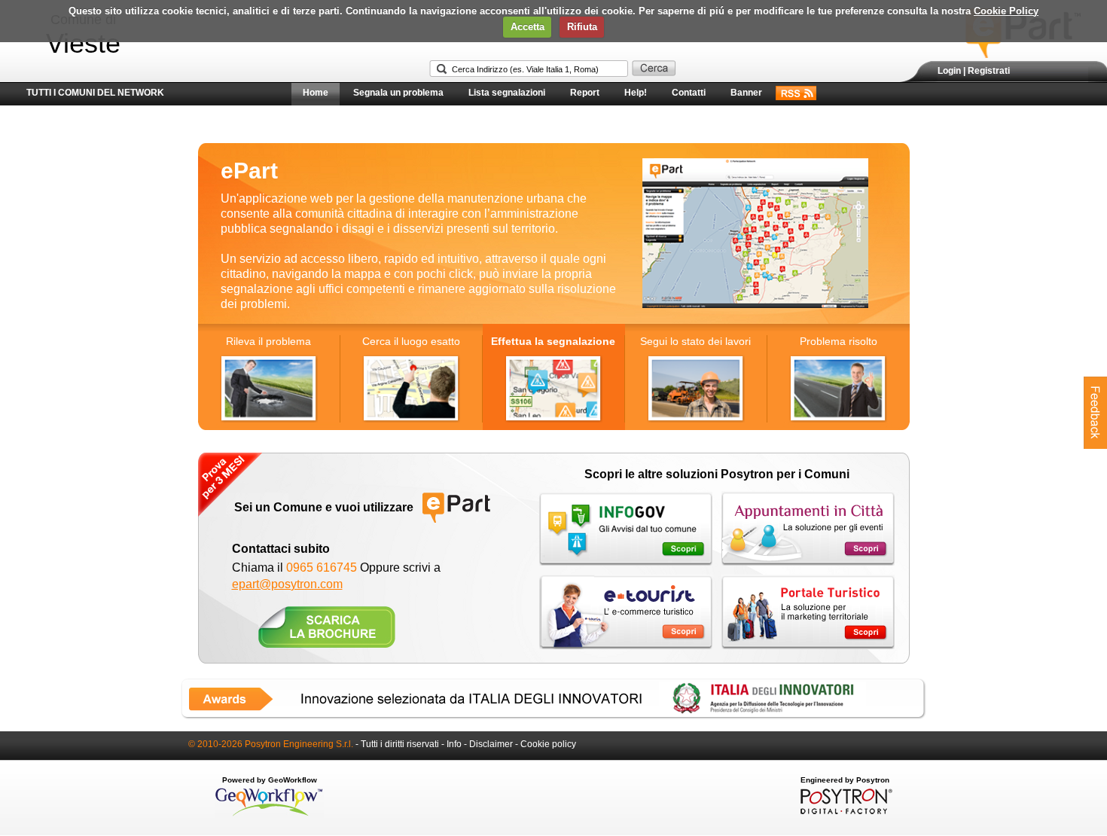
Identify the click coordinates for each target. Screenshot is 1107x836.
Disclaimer (491, 744)
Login (949, 71)
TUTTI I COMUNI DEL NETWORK (95, 92)
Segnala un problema (398, 92)
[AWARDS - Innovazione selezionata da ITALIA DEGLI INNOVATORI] (553, 716)
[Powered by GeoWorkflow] (269, 815)
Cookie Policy (1006, 11)
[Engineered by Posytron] (844, 811)
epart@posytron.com (287, 584)
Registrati (989, 71)
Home (315, 92)
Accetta (527, 26)
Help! (635, 92)
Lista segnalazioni (506, 92)
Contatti (689, 92)
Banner (746, 92)
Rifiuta (582, 26)
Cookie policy (548, 744)
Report (584, 92)
